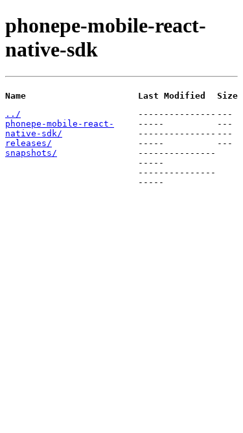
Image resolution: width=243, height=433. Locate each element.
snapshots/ (31, 153)
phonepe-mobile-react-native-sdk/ (59, 128)
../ (13, 114)
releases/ (28, 143)
